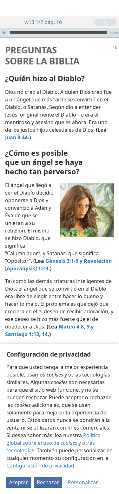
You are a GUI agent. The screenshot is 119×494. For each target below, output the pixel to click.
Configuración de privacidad (40, 465)
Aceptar (18, 482)
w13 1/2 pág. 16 (43, 22)
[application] (59, 32)
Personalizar (83, 482)
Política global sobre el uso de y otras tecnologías (53, 443)
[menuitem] (9, 8)
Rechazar (48, 482)
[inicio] (9, 8)
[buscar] (111, 8)
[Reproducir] (4, 32)
